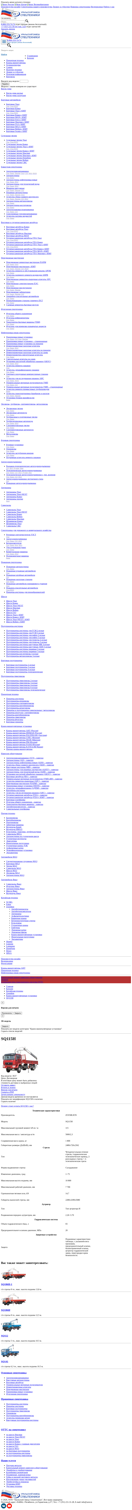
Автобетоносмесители (21, 911)
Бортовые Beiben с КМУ (17, 129)
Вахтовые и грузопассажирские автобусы (19, 222)
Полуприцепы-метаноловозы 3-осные (23, 656)
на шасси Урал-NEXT (15, 1437)
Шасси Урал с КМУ (14, 615)
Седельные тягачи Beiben (17, 160)
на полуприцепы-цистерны (18, 1453)
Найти (4, 54)
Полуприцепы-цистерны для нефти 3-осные (25, 637)
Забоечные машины (15, 825)
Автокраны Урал (13, 492)
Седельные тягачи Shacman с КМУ (21, 155)
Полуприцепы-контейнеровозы (20, 706)
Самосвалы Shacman (15, 519)
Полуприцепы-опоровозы (17, 701)
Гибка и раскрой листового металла (22, 1477)
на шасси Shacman (14, 1435)
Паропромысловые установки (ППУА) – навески (27, 786)
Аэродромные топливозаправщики (21, 214)
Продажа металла (14, 1465)
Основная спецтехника (14, 1372)
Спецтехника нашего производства (36, 7)
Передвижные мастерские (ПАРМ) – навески (26, 783)
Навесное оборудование (11, 753)
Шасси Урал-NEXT (14, 605)
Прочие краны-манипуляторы (19, 749)
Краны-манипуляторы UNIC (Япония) (23, 738)
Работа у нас (109, 7)
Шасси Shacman (13, 608)
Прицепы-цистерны (15, 699)
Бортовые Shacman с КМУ (17, 122)
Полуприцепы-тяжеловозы (13, 676)
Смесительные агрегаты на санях (20, 359)
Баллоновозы (12, 818)
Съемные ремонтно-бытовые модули (22, 305)
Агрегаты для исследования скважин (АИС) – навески (30, 793)
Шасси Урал (11, 601)
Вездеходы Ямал (13, 893)
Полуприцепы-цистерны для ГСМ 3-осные (25, 633)
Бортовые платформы (15, 800)
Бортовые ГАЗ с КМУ (15, 124)
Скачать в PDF (7, 1092)
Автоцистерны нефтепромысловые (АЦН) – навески (29, 763)
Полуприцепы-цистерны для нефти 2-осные (25, 635)
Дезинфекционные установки (19, 850)
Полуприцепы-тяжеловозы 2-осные (22, 681)
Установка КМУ (13, 1484)
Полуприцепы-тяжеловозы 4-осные (22, 685)
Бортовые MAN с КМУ (16, 117)
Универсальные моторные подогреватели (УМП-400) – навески (34, 779)
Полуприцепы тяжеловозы (18, 1411)
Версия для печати (9, 1090)
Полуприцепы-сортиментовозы (20, 703)
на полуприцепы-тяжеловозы (19, 1455)
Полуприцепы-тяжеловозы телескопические (25, 690)
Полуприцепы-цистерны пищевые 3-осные (25, 651)
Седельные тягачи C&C (16, 162)
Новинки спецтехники (80, 7)
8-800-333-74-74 (8, 24)
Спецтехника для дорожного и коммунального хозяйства (26, 530)
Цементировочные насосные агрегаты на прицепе (28, 350)
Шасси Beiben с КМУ (15, 622)
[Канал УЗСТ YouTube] (9, 1508)
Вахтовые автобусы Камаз (17, 227)
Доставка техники (14, 1486)
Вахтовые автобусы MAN (17, 236)
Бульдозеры (16, 923)
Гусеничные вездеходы (16, 839)
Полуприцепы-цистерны (12, 626)
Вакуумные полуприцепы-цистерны (22, 1420)
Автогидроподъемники (11, 462)
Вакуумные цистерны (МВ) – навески (23, 767)
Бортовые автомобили (11, 100)
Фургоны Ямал (13, 886)
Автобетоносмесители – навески (20, 807)
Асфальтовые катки (14, 848)
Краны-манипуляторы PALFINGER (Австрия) (26, 735)
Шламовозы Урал (14, 523)
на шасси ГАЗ (12, 1446)
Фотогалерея (6, 963)
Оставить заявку (8, 1085)
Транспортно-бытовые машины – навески (24, 804)
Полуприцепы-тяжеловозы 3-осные (22, 683)
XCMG (9, 902)
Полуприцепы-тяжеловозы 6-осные (22, 687)
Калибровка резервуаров (17, 1472)
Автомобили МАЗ (9, 857)
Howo (8, 951)
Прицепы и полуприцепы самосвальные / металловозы (30, 710)
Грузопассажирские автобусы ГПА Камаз (24, 242)
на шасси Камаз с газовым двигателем (23, 1444)
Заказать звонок (8, 29)
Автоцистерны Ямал (15, 889)
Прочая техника (8, 813)
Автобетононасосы (19, 909)
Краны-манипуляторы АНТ (13, 968)
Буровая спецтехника (10, 440)
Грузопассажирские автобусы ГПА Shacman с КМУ (28, 253)
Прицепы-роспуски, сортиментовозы (22, 712)
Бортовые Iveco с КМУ (16, 120)
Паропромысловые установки (19, 1392)
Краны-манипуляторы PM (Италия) (21, 742)
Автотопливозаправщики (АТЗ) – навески (24, 758)
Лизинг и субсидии (61, 7)
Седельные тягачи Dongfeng (18, 158)
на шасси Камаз (13, 1442)
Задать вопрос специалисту (13, 1094)
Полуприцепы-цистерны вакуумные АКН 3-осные (28, 647)
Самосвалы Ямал (13, 884)
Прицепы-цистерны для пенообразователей (25, 592)
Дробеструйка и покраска (17, 1482)
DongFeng (10, 948)
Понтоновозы (12, 822)
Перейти (5, 84)
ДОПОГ (4, 980)
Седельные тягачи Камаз (17, 144)
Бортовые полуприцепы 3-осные (20, 667)
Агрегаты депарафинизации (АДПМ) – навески (27, 788)
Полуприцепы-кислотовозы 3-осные (22, 654)
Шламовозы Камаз (14, 521)
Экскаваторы (12, 852)
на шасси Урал (12, 1439)
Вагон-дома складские (16, 95)
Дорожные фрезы (19, 932)
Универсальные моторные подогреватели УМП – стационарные (34, 387)
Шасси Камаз (12, 603)
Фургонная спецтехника (12, 309)
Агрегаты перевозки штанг (18, 1418)
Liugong (9, 944)
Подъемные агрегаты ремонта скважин (23, 457)
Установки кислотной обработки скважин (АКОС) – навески (33, 774)
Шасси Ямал (11, 891)
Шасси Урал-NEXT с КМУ (18, 619)
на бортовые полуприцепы (18, 1451)
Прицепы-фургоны (14, 719)
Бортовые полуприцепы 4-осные (20, 669)
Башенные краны (19, 918)
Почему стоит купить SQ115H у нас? (17, 1106)
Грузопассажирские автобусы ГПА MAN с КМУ (27, 251)
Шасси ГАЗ (11, 612)
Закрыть (18, 1013)
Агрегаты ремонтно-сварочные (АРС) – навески (27, 781)
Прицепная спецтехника (14, 1399)
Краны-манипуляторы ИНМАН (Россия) (24, 733)
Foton (8, 904)
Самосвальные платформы (18, 809)
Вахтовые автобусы (14, 1382)
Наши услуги (8, 1460)
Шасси (4, 596)
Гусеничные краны (19, 925)
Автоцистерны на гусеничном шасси (22, 836)
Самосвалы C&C (13, 526)
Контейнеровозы (13, 820)
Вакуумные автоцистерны (17, 1380)
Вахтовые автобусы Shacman (18, 233)
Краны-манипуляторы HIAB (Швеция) (23, 740)
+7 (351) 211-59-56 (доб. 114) (13, 27)
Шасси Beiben (12, 610)
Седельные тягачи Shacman (18, 153)
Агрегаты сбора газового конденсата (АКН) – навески (30, 765)
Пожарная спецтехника (11, 562)
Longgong (10, 946)
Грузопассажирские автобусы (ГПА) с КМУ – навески (30, 797)
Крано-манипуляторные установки (16, 726)
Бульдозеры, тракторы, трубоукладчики (23, 832)
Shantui (9, 941)
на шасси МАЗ (12, 1448)
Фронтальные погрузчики (17, 843)
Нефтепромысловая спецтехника (15, 333)
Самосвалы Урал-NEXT (16, 512)
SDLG (9, 953)
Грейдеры (15, 928)
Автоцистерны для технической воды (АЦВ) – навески (30, 772)
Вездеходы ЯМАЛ (14, 829)
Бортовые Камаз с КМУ (16, 115)
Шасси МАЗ (11, 871)
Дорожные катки (18, 930)
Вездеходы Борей (13, 827)
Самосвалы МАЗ (13, 868)
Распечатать (7, 1013)
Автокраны (6, 488)
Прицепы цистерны (15, 1406)
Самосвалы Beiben (14, 517)
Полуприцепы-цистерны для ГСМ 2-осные (25, 630)
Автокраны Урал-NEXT (16, 494)
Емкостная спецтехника (11, 167)
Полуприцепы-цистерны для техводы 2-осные (26, 640)
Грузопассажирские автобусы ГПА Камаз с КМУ (27, 249)
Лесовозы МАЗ (13, 873)
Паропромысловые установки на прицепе (24, 344)
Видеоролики (97, 7)
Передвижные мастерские (12, 258)
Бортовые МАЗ (13, 864)
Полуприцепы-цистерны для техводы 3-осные (26, 642)
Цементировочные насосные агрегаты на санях (27, 352)
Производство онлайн (10, 7)
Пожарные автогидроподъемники (21, 483)
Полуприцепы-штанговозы (18, 708)
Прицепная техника (10, 694)
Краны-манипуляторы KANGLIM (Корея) (24, 747)
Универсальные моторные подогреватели (24, 1385)
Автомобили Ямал (9, 880)
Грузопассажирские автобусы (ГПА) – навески (26, 795)
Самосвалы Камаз (14, 514)
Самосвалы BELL (14, 834)
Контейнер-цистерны (15, 790)
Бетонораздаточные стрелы (23, 921)
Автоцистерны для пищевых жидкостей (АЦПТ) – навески (32, 769)
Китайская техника (9, 898)
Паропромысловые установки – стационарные (26, 341)
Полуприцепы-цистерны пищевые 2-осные (25, 649)
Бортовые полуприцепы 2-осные (20, 665)
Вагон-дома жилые (14, 93)
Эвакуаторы (11, 841)
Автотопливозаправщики (17, 1378)
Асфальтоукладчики (20, 916)
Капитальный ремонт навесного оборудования (21, 977)
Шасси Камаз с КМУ (15, 617)
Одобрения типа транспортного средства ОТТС (22, 982)
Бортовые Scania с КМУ (16, 131)
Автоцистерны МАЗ (15, 875)
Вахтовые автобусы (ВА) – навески (21, 776)
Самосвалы (6, 505)
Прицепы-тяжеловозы (16, 717)
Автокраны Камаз (14, 497)
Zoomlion (10, 907)
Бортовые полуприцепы (11, 660)
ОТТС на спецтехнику (13, 1429)
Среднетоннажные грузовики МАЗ (21, 861)
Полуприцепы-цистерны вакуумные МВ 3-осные (28, 644)
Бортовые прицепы (14, 722)
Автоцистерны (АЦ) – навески (19, 760)
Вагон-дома (6, 89)
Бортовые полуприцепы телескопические (24, 672)
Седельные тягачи (9, 136)
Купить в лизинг (8, 1087)
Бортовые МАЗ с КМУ (16, 127)
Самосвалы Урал (13, 510)
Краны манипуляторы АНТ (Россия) (22, 731)
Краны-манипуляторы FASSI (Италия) (23, 744)
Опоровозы (11, 1413)
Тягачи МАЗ (11, 866)
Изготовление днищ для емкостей (21, 1479)
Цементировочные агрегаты (18, 1387)
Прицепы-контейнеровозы (18, 715)
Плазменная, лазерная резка (18, 1475)
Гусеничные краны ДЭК (17, 846)
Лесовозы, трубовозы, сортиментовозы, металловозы (24, 404)
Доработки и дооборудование (19, 1470)
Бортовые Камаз (13, 108)
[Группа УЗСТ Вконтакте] (3, 1508)
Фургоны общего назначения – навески (23, 802)
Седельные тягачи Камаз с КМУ (20, 151)
